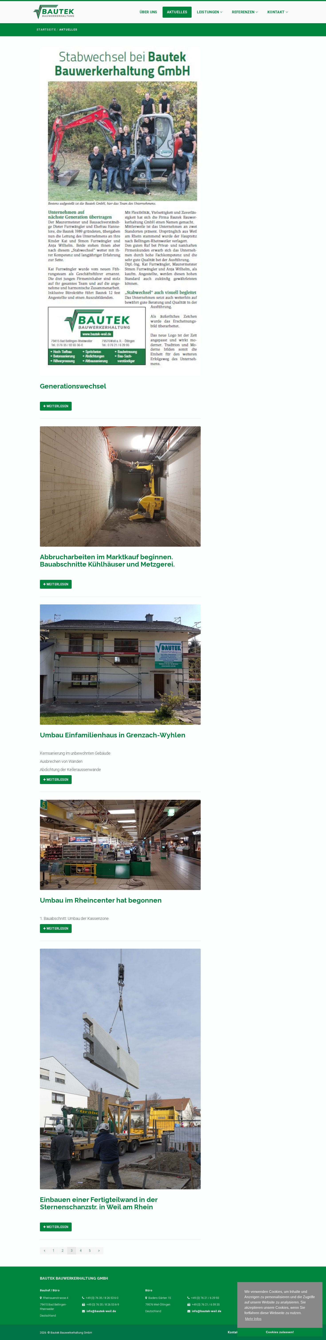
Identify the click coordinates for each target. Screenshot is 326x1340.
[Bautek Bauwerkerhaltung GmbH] (53, 12)
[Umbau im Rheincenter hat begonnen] (120, 848)
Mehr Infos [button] (253, 1319)
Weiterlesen (57, 406)
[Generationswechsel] (120, 214)
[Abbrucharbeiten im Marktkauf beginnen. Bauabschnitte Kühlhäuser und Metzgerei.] (120, 489)
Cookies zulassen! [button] (280, 1332)
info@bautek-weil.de (101, 1311)
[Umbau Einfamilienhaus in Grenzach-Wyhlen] (120, 667)
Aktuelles (177, 12)
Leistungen (208, 12)
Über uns (148, 12)
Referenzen (243, 12)
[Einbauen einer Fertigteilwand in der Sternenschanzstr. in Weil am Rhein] (120, 1072)
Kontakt (276, 12)
